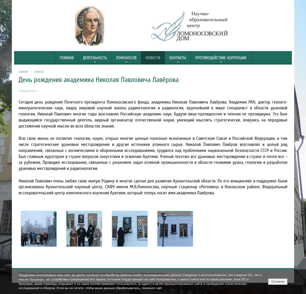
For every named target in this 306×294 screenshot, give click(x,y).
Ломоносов (126, 58)
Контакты (177, 58)
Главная (67, 58)
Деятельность (95, 58)
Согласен (278, 281)
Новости (153, 58)
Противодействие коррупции (220, 58)
